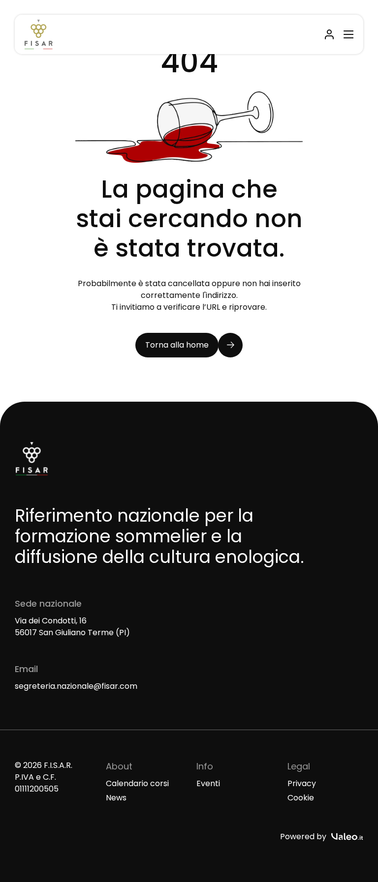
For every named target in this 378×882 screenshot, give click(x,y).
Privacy (301, 783)
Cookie (300, 797)
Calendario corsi (137, 783)
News (116, 797)
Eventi (208, 783)
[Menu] (347, 34)
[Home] (39, 34)
